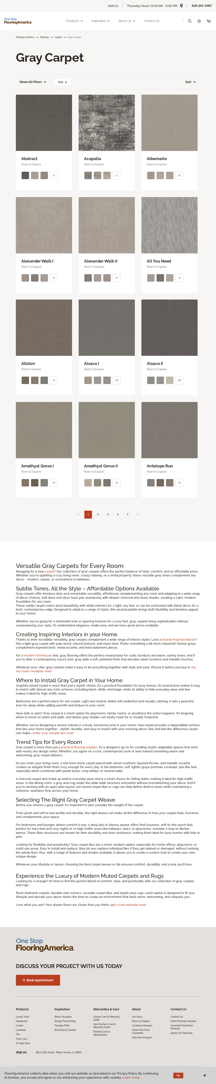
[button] (189, 21)
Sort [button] (188, 82)
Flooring (44, 37)
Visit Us (113, 6)
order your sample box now (53, 733)
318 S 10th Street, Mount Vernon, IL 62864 (59, 1052)
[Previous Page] (78, 515)
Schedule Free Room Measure (182, 1027)
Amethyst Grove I (37, 466)
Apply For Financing (181, 1033)
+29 (116, 380)
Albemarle (157, 158)
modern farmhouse (38, 655)
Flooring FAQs (62, 1025)
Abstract (29, 158)
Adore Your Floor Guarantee (141, 1031)
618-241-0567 (202, 5)
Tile (18, 1034)
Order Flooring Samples (183, 1021)
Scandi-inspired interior (179, 639)
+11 (179, 175)
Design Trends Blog (65, 1021)
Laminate (21, 1030)
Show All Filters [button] (31, 82)
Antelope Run (160, 466)
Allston (28, 363)
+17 (53, 482)
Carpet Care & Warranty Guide (106, 1018)
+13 (179, 482)
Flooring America (25, 37)
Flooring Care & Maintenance (101, 1033)
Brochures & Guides (65, 1030)
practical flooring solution (79, 747)
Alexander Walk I (37, 261)
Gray (60, 82)
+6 (179, 278)
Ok (178, 1075)
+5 (53, 175)
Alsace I (91, 363)
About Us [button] (124, 21)
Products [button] (72, 21)
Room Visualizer (63, 1016)
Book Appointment (40, 980)
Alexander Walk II (100, 261)
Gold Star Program (142, 1037)
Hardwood (21, 1021)
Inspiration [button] (99, 21)
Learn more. (131, 1077)
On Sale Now (23, 1043)
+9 (53, 278)
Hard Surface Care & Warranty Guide (104, 1026)
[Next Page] (138, 515)
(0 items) (209, 21)
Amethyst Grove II (101, 466)
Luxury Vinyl (22, 1016)
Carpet (58, 37)
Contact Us (151, 21)
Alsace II (155, 363)
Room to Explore (141, 1021)
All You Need (159, 261)
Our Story (137, 1016)
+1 (116, 175)
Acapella (92, 158)
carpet (49, 571)
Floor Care (21, 1039)
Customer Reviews (142, 1025)
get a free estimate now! (128, 905)
